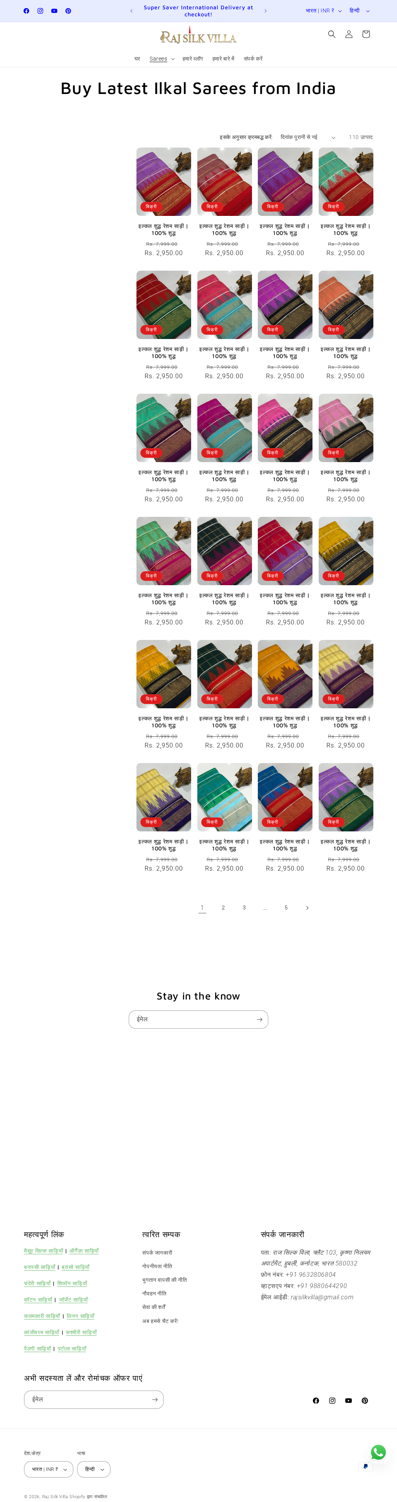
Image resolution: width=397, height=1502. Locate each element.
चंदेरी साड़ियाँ (37, 1283)
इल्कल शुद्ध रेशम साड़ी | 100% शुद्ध (163, 229)
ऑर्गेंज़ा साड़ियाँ (84, 1250)
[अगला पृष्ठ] (307, 907)
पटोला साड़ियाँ (72, 1348)
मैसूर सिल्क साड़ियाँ (43, 1250)
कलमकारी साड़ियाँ (42, 1316)
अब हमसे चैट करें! (160, 1321)
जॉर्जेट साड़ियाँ (73, 1299)
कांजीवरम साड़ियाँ (41, 1332)
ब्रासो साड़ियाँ (76, 1267)
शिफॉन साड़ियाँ (72, 1283)
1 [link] (202, 907)
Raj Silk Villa (55, 1496)
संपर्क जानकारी (157, 1253)
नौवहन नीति (154, 1293)
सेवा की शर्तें (153, 1307)
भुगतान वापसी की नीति (164, 1280)
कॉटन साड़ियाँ (38, 1299)
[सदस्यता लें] (259, 1019)
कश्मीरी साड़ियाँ (81, 1332)
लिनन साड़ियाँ (81, 1316)
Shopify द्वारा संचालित (88, 1496)
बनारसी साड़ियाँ (39, 1267)
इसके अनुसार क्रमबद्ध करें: (246, 137)
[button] (161, 58)
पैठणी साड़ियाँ (37, 1348)
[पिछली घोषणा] (131, 10)
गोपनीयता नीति (157, 1266)
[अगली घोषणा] (265, 10)
